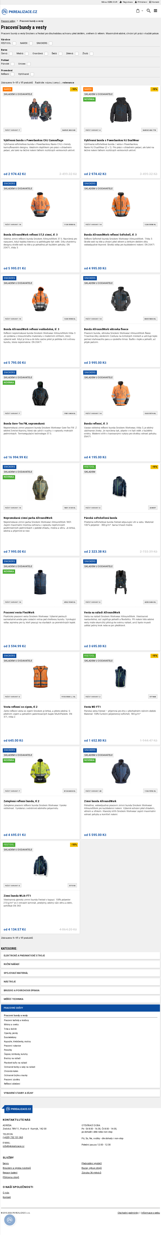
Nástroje (10, 981)
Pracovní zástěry (12, 1079)
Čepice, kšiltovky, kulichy (16, 1054)
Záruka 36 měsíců (91, 1172)
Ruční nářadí (11, 964)
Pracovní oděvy (8, 21)
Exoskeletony (10, 1037)
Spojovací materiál (16, 973)
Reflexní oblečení (12, 1084)
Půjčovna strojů (11, 1177)
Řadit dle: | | (54, 82)
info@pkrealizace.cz (13, 1146)
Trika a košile (10, 1029)
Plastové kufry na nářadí (15, 1063)
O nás (6, 1192)
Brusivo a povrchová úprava (21, 990)
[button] (139, 11)
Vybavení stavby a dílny (18, 1093)
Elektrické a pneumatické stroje (24, 955)
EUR (115, 2)
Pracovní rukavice (12, 1046)
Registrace (128, 2)
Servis (6, 1163)
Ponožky (8, 1050)
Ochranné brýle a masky (15, 1075)
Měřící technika (13, 999)
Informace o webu (150, 1212)
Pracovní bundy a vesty (16, 1015)
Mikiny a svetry (11, 1024)
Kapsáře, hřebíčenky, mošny (17, 1041)
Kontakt (155, 2)
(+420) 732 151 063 (13, 1137)
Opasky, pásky (11, 1033)
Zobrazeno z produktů (17, 82)
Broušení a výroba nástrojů (17, 1168)
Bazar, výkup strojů (92, 1168)
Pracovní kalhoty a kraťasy (16, 1020)
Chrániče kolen (11, 1071)
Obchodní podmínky (128, 1212)
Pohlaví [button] (5, 60)
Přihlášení (142, 2)
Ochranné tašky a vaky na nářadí (19, 1067)
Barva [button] (4, 49)
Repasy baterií (10, 1172)
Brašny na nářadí (12, 1058)
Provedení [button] (6, 70)
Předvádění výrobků (92, 1163)
